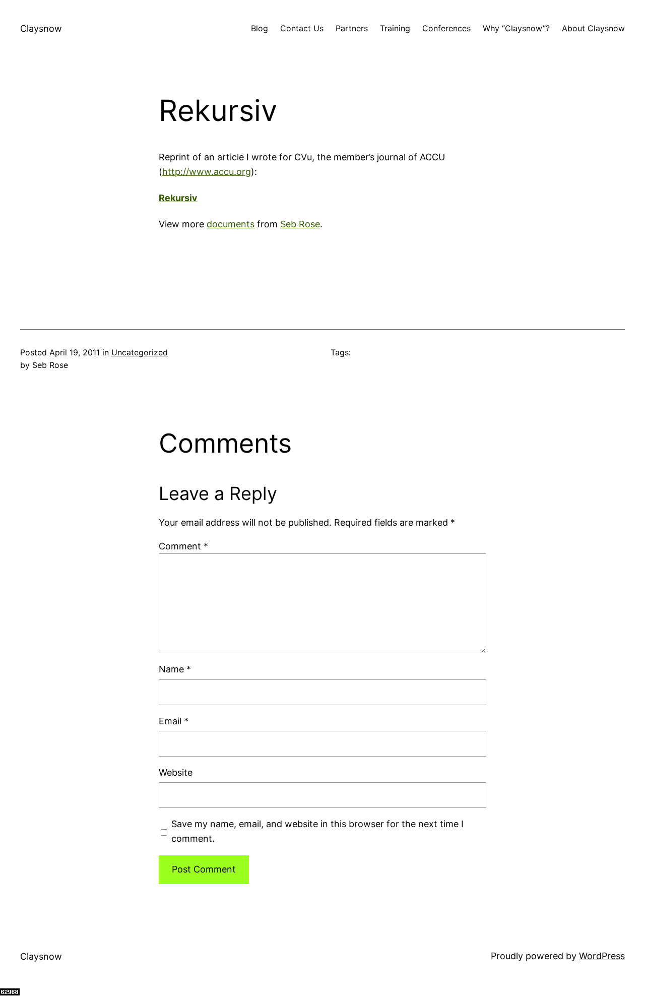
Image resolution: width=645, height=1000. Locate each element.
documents (230, 224)
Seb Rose (300, 224)
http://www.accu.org (206, 171)
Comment (183, 546)
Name (175, 669)
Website (175, 772)
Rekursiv (178, 198)
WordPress (602, 956)
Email (173, 721)
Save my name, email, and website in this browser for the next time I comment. (317, 831)
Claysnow (41, 28)
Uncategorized (139, 352)
